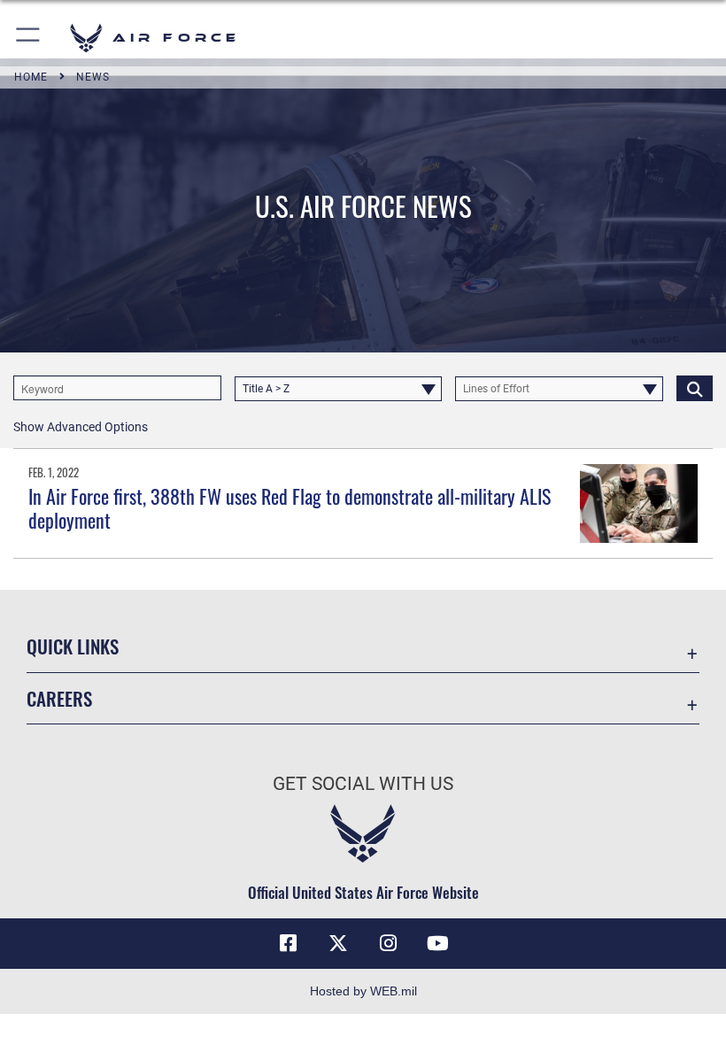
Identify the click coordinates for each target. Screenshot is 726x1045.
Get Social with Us (363, 783)
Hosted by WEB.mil (363, 991)
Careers (59, 698)
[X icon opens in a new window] (338, 943)
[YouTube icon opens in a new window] (437, 943)
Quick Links (73, 646)
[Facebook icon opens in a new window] (288, 943)
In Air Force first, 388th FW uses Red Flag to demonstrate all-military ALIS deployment (289, 507)
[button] (29, 37)
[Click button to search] (694, 387)
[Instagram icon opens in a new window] (388, 943)
